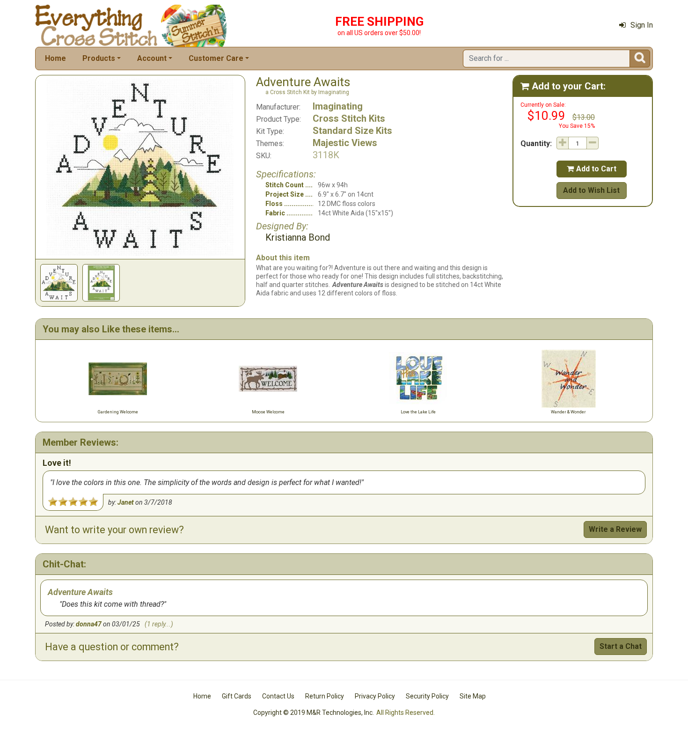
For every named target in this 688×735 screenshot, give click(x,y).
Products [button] (98, 58)
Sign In (641, 25)
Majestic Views (345, 142)
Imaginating (338, 106)
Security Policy (427, 696)
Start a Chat (621, 646)
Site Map (473, 696)
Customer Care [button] (216, 58)
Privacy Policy (375, 696)
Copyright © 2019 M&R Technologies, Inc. (313, 712)
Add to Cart (591, 168)
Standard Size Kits (352, 130)
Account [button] (152, 58)
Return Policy (324, 696)
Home (55, 58)
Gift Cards (236, 696)
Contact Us (278, 696)
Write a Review (615, 529)
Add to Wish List (591, 190)
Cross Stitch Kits (349, 118)
